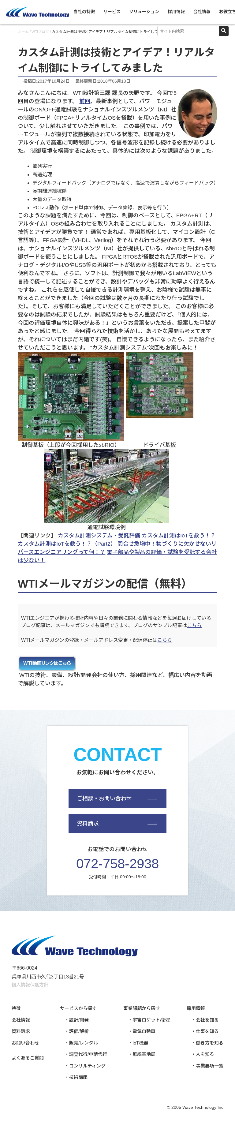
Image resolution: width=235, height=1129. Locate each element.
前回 (84, 101)
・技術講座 (76, 1077)
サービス (112, 11)
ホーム (23, 32)
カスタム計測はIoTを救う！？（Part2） (67, 544)
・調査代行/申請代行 (86, 1054)
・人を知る (202, 1054)
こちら (194, 625)
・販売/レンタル (81, 1042)
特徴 (16, 1008)
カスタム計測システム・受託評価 (99, 536)
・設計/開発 (77, 1019)
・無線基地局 (141, 1054)
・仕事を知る (205, 1031)
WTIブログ (40, 32)
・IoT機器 (138, 1042)
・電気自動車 (141, 1031)
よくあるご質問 (28, 1057)
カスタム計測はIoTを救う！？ (179, 536)
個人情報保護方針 (30, 984)
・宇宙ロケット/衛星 (149, 1019)
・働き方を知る (207, 1042)
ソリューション (144, 11)
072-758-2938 (117, 863)
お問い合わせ (25, 1042)
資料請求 (88, 824)
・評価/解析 (77, 1031)
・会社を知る (205, 1019)
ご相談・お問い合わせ (104, 798)
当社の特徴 (84, 11)
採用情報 (176, 11)
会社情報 (202, 11)
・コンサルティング (85, 1065)
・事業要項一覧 (207, 1065)
